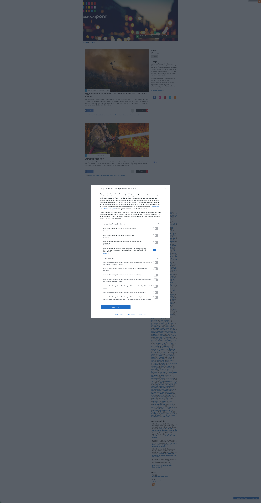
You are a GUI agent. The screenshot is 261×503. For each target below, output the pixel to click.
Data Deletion (119, 314)
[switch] (155, 228)
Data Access (130, 314)
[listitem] (130, 224)
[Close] (166, 189)
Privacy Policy (142, 314)
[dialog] (130, 251)
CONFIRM (116, 307)
